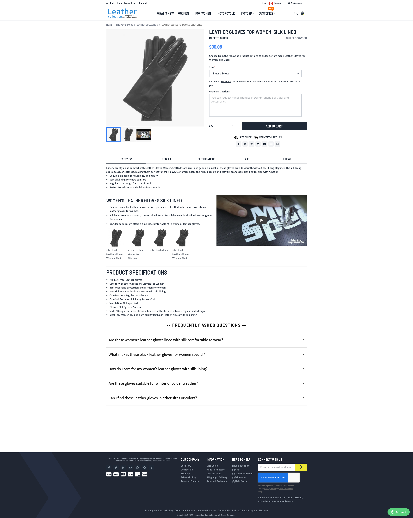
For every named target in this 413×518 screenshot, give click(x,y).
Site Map (263, 510)
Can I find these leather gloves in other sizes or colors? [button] (153, 398)
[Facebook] (238, 144)
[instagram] (137, 467)
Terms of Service (190, 481)
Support (142, 2)
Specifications (206, 158)
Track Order (130, 2)
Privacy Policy (188, 477)
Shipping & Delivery (217, 477)
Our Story (186, 465)
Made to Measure (216, 469)
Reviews (286, 158)
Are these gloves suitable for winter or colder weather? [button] (153, 383)
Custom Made (214, 473)
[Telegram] (264, 144)
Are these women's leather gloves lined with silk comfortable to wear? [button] (166, 340)
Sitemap (185, 473)
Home (109, 25)
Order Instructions (219, 92)
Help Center (241, 481)
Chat (237, 469)
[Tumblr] (258, 144)
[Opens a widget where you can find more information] (398, 512)
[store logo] (122, 13)
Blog (119, 2)
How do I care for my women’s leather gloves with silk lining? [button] (158, 369)
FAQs (246, 158)
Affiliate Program (247, 510)
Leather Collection (147, 25)
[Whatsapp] (277, 144)
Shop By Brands (124, 25)
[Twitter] (245, 144)
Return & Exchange (217, 481)
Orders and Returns (185, 510)
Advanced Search (206, 510)
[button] (273, 3)
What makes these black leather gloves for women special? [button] (157, 354)
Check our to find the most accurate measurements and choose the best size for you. (255, 83)
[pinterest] (144, 467)
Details (166, 158)
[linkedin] (123, 467)
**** (226, 82)
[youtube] (130, 467)
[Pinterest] (251, 144)
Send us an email (244, 473)
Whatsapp (240, 477)
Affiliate (110, 2)
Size (211, 68)
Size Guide (212, 465)
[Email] (271, 144)
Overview (126, 158)
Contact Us (187, 469)
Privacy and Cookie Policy (159, 510)
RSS (234, 510)
